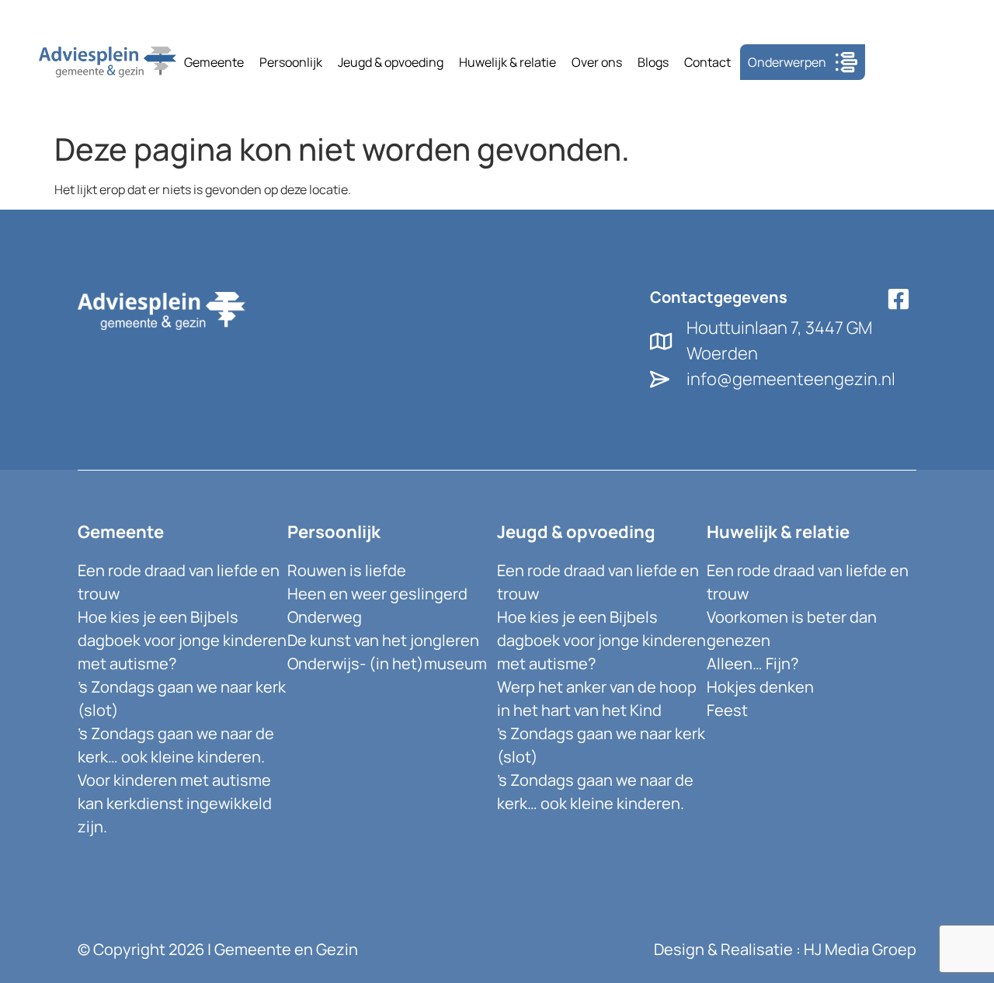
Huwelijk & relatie (507, 62)
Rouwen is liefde (346, 570)
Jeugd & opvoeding (390, 62)
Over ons (597, 62)
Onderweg (324, 616)
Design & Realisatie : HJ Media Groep (785, 949)
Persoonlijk (290, 62)
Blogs (653, 62)
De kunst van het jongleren (383, 640)
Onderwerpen (787, 62)
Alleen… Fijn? (752, 663)
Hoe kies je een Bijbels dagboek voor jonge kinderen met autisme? (182, 640)
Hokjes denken (760, 686)
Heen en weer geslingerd (377, 593)
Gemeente (214, 62)
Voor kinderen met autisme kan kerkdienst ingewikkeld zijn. (175, 803)
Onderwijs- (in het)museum (387, 663)
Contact (707, 62)
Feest (727, 710)
